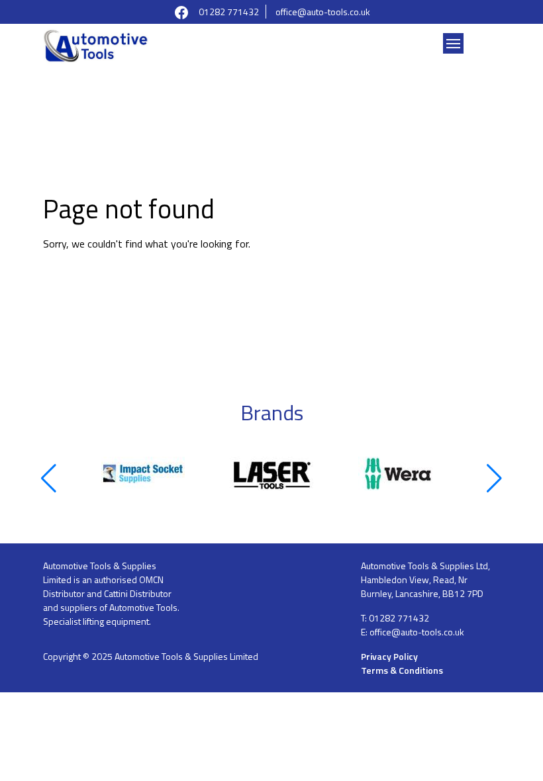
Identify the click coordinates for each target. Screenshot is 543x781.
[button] (49, 478)
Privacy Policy (389, 656)
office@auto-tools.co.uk (322, 12)
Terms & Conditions (402, 670)
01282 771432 (229, 12)
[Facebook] (181, 11)
